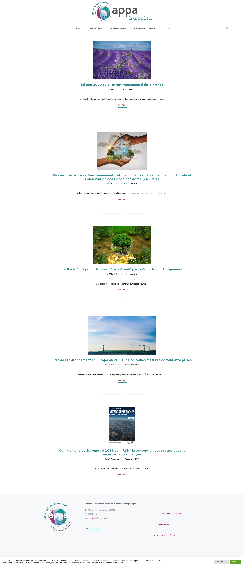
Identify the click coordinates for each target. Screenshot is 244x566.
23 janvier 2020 (131, 184)
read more (122, 105)
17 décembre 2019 (131, 459)
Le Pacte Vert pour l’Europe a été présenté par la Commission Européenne (122, 269)
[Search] (226, 29)
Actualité (120, 89)
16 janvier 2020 (131, 274)
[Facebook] (92, 529)
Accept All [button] (235, 562)
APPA (112, 89)
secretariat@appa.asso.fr (98, 518)
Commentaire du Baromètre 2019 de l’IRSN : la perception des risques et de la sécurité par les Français (122, 452)
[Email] (87, 529)
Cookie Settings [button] (221, 562)
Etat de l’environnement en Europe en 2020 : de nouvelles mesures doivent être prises (122, 360)
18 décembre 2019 (131, 365)
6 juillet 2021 (131, 89)
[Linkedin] (98, 529)
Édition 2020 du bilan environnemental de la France (122, 84)
